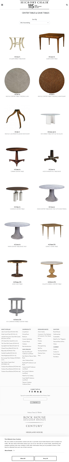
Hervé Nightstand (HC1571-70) (8, 355)
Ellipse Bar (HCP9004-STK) (8, 350)
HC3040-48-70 (52, 132)
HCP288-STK (51, 244)
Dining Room (25, 334)
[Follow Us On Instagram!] (32, 391)
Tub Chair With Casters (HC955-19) (10, 343)
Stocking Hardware (42, 350)
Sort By (34, 19)
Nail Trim (40, 348)
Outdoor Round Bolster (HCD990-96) (11, 366)
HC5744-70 (52, 169)
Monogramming (42, 345)
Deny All (45, 458)
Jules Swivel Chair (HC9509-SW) (9, 331)
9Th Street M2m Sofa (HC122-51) (9, 341)
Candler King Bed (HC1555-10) (9, 353)
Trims (39, 355)
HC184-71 (51, 94)
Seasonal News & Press (58, 341)
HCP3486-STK (17, 282)
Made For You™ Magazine (59, 339)
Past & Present (56, 331)
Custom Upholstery (27, 339)
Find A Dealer (56, 354)
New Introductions (26, 346)
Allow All (22, 458)
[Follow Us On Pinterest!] (35, 391)
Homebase (56, 356)
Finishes (40, 341)
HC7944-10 (52, 207)
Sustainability (56, 336)
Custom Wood (26, 341)
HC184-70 (17, 94)
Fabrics (39, 338)
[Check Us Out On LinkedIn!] (38, 391)
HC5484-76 (17, 169)
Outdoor (24, 344)
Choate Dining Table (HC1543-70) (9, 348)
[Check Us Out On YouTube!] (40, 391)
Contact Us (56, 351)
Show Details (8, 450)
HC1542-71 (17, 57)
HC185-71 (17, 132)
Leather (39, 343)
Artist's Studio (41, 331)
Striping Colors (41, 353)
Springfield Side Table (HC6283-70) (10, 345)
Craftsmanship (56, 334)
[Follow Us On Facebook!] (29, 391)
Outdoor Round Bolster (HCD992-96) (10, 371)
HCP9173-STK (17, 319)
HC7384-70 (17, 207)
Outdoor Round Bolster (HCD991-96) (10, 369)
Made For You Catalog (27, 375)
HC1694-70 (52, 57)
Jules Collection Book (27, 360)
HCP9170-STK (52, 282)
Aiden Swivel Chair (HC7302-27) (9, 334)
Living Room (25, 331)
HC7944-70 (17, 244)
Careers (55, 349)
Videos (55, 344)
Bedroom (24, 336)
